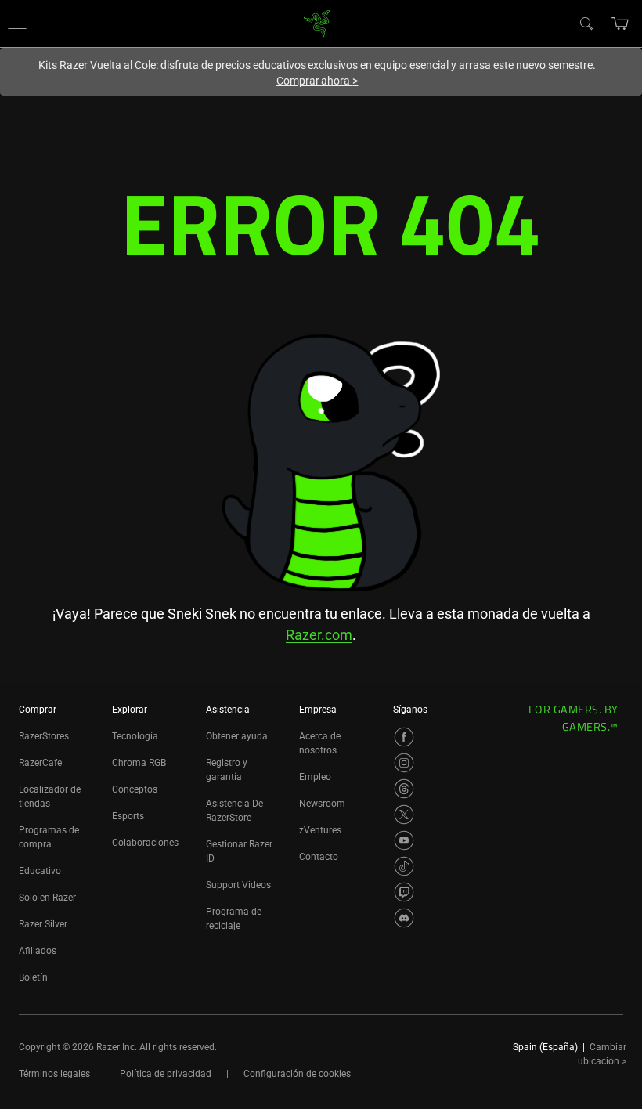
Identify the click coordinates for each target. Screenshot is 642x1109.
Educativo (40, 870)
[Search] (585, 23)
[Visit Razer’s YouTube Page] (404, 840)
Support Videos (238, 885)
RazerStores (44, 736)
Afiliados (37, 950)
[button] (17, 23)
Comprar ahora (317, 80)
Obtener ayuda (237, 736)
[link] (317, 22)
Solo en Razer (47, 897)
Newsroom (322, 803)
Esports (128, 816)
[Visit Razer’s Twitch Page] (404, 892)
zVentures (320, 830)
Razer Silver (43, 924)
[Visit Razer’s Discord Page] (404, 918)
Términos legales (54, 1073)
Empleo (315, 776)
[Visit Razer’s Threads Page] (404, 789)
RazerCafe (40, 762)
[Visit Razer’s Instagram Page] (404, 763)
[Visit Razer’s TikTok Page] (404, 866)
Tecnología (135, 736)
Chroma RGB (139, 762)
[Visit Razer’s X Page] (404, 814)
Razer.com (319, 635)
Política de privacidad (165, 1073)
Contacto (318, 856)
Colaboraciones (145, 842)
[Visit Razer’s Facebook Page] (404, 737)
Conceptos (134, 789)
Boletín (33, 977)
